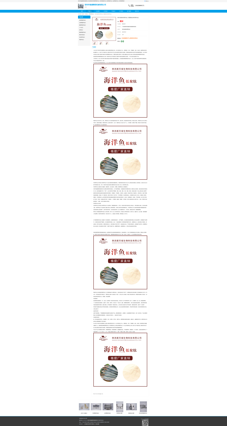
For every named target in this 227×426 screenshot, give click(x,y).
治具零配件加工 (82, 22)
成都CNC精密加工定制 (131, 413)
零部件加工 (81, 39)
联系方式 (137, 11)
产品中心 (90, 11)
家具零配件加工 (82, 20)
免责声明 (89, 424)
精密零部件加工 (82, 25)
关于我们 (121, 11)
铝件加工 (81, 29)
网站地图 (97, 424)
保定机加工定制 (96, 413)
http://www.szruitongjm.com (98, 393)
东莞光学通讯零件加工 (119, 413)
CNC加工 (81, 27)
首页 (82, 11)
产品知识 (113, 11)
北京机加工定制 (84, 413)
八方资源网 (86, 424)
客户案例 (129, 11)
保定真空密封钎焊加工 (143, 413)
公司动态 (105, 11)
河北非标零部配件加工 (107, 413)
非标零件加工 (82, 37)
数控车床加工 (82, 34)
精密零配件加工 (82, 32)
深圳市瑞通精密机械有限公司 (93, 420)
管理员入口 (94, 424)
